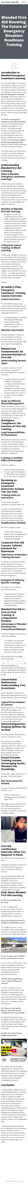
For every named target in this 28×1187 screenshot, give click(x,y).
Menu (23, 2)
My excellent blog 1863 (10, 2)
